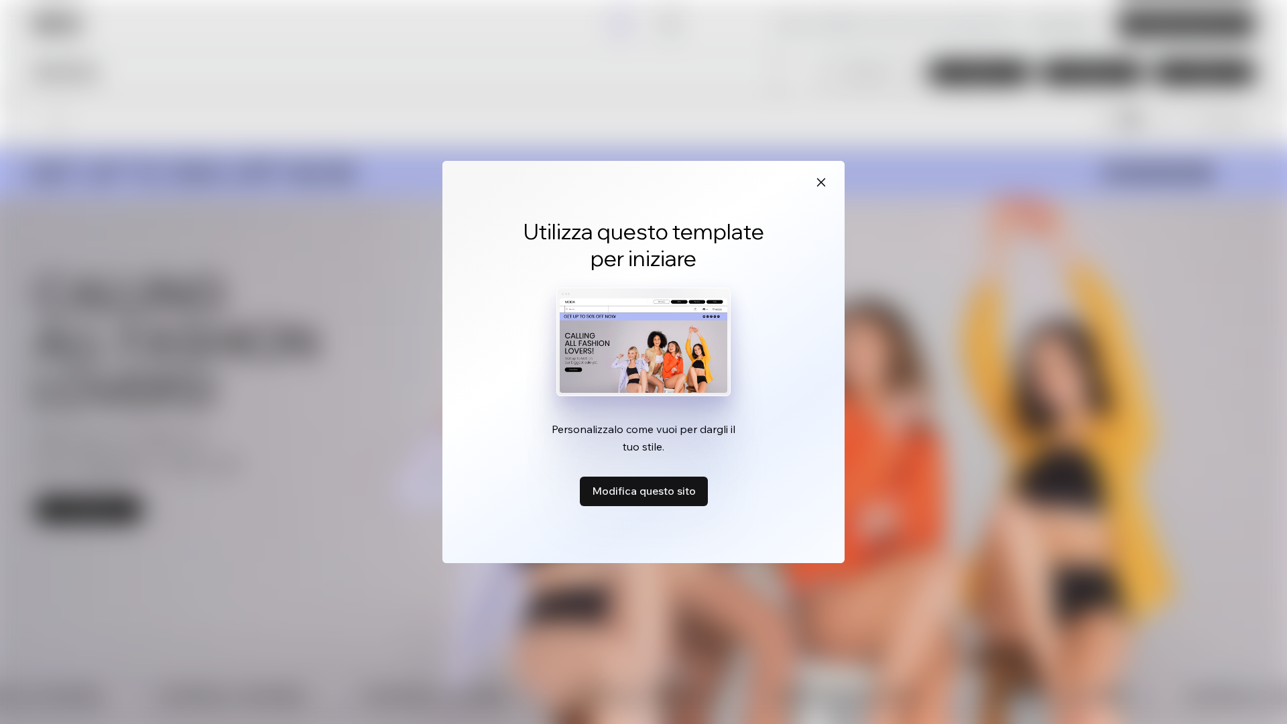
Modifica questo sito (644, 490)
